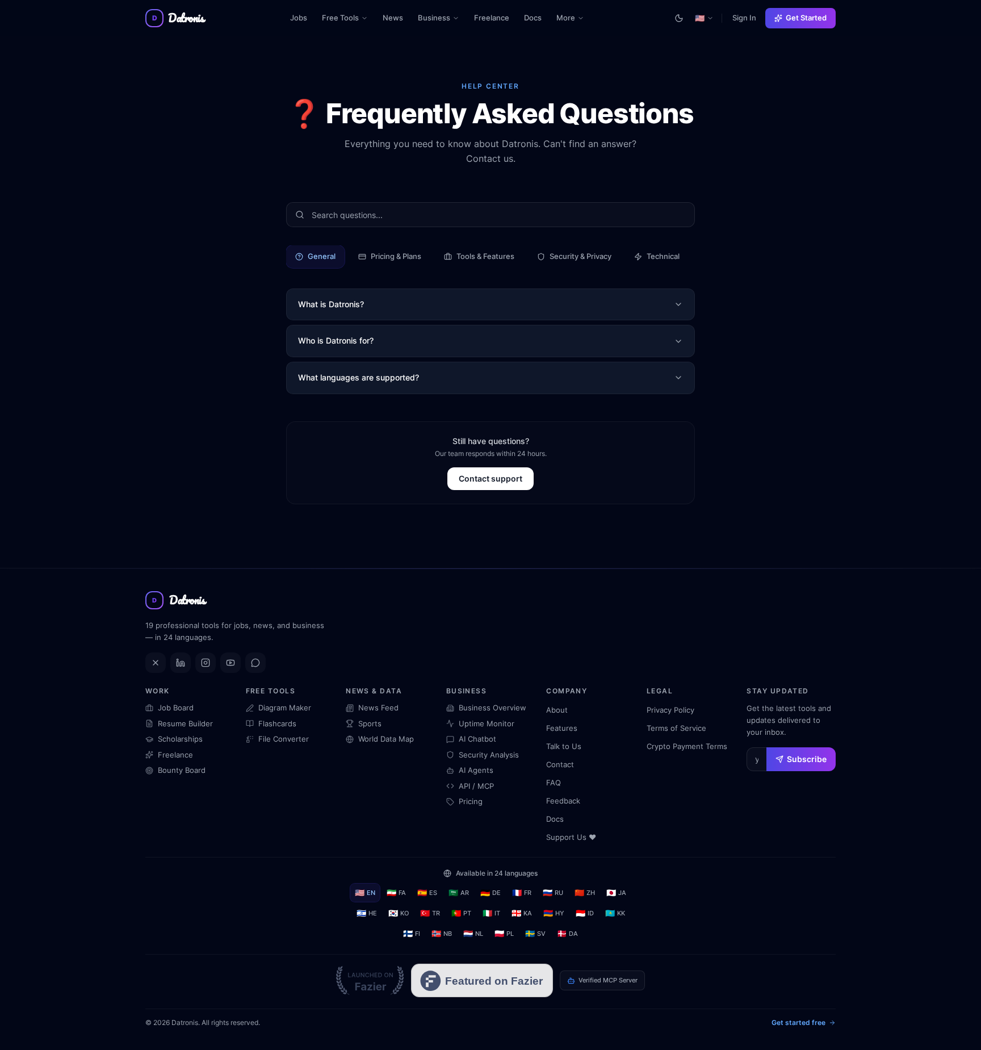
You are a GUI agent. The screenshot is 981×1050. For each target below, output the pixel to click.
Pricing (471, 801)
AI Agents (476, 770)
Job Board (176, 707)
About (557, 709)
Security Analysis (489, 754)
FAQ (553, 782)
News (393, 17)
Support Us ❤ (571, 837)
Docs (533, 17)
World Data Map (386, 738)
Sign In (744, 17)
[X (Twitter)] (155, 662)
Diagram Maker (284, 707)
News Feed (378, 707)
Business (434, 17)
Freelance (491, 17)
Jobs (298, 17)
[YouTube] (230, 662)
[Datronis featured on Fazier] (482, 980)
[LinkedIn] (180, 662)
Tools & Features (485, 256)
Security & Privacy (580, 256)
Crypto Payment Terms (687, 746)
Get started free (798, 1022)
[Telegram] (255, 662)
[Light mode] (679, 18)
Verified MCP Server (608, 980)
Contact (560, 764)
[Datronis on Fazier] (370, 980)
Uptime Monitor (486, 723)
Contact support (490, 478)
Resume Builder (185, 723)
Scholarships (180, 738)
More (573, 20)
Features (561, 728)
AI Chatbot (477, 738)
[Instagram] (205, 662)
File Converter (283, 738)
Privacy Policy (670, 709)
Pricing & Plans (396, 256)
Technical (663, 256)
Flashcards (277, 723)
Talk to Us (563, 746)
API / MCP (476, 785)
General (322, 256)
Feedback (563, 800)
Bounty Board (182, 770)
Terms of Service (676, 728)
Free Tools (340, 17)
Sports (370, 723)
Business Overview (492, 707)
